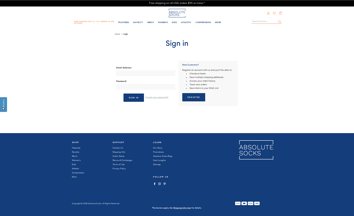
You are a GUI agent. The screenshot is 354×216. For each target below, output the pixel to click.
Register (194, 97)
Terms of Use (119, 165)
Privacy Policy (119, 169)
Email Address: (124, 68)
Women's (163, 22)
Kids (174, 22)
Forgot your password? (156, 97)
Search (279, 21)
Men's (150, 22)
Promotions (158, 152)
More (218, 22)
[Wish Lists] (274, 13)
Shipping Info (119, 152)
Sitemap (157, 165)
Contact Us (118, 148)
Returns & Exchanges (122, 160)
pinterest (164, 183)
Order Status (118, 156)
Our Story (157, 148)
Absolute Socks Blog (162, 156)
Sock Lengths (159, 160)
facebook (154, 183)
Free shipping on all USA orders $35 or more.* (177, 3)
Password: (121, 81)
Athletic (186, 22)
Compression (203, 22)
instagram (159, 183)
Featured (123, 22)
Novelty (138, 22)
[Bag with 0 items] (280, 13)
